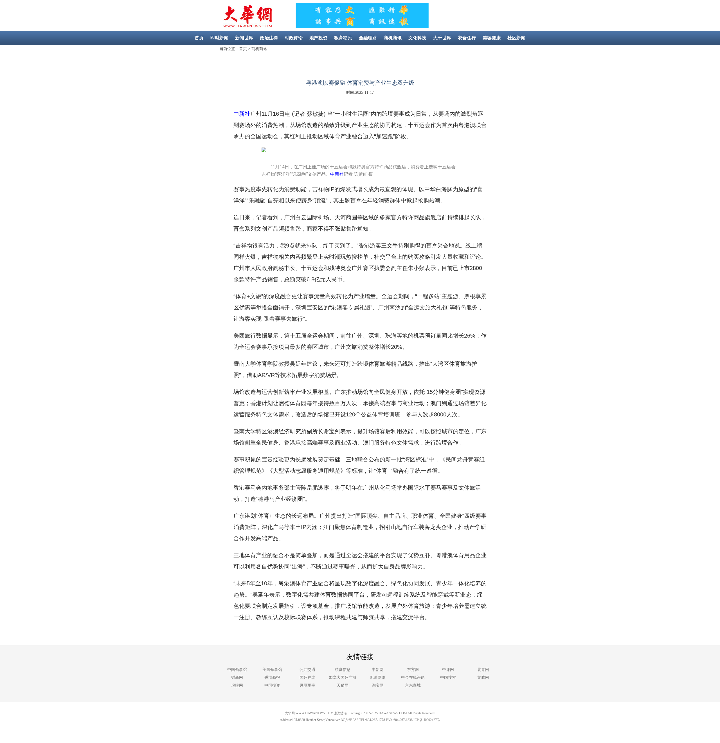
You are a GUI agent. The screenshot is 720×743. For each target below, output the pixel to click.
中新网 (378, 670)
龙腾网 (483, 677)
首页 (199, 37)
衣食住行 (467, 37)
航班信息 (342, 670)
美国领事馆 (272, 670)
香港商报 (272, 677)
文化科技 (417, 37)
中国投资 (272, 685)
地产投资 (318, 37)
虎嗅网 (237, 685)
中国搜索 (448, 677)
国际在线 (307, 677)
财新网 (237, 677)
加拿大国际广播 (342, 677)
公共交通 (307, 670)
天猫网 (342, 685)
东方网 (413, 670)
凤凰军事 (307, 685)
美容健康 (492, 37)
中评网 (448, 670)
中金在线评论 (413, 677)
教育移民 (343, 37)
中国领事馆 (237, 670)
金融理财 (368, 37)
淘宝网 (378, 685)
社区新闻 (516, 37)
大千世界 (442, 37)
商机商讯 (393, 37)
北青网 (483, 670)
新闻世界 (244, 37)
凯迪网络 (378, 677)
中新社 (241, 114)
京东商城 (413, 685)
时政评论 (294, 37)
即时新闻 (219, 37)
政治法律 (269, 37)
